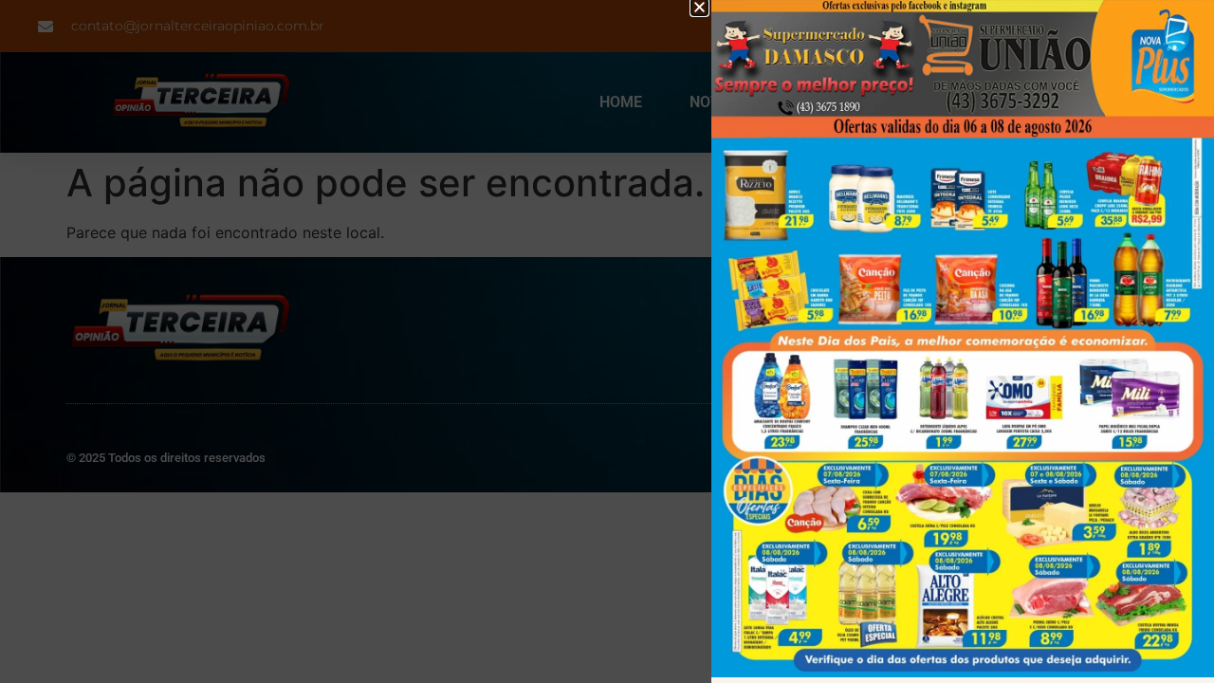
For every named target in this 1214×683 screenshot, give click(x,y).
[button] (699, 7)
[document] (607, 341)
